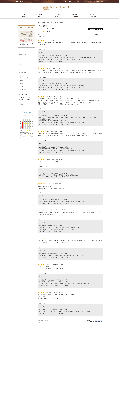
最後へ (43, 36)
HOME (23, 15)
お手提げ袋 (23, 104)
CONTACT (94, 15)
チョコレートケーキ (25, 75)
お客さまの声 (99, 1)
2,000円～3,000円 (25, 97)
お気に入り (89, 1)
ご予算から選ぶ (24, 92)
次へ (40, 36)
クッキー (22, 64)
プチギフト (23, 86)
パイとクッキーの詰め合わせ (28, 70)
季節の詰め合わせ (25, 72)
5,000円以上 (24, 102)
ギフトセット (23, 67)
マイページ (80, 1)
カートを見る (70, 1)
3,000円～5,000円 (25, 99)
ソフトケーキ (23, 61)
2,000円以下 (24, 94)
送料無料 (22, 83)
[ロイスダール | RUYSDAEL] (56, 10)
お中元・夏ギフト (24, 89)
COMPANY (76, 15)
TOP (39, 22)
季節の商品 (23, 80)
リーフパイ (23, 58)
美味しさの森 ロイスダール (23, 1)
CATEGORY (40, 15)
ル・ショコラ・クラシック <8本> (46, 29)
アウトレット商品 (24, 77)
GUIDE (58, 15)
